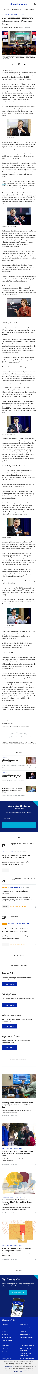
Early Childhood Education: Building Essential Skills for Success (17, 856)
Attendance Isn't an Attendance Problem (15, 892)
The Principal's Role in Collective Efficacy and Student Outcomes (15, 930)
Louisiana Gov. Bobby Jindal (23, 265)
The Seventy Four (27, 84)
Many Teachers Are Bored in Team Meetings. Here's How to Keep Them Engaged (17, 1202)
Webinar (26, 887)
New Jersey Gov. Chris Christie (12, 142)
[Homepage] (19, 3)
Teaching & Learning (28, 9)
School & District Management (14, 14)
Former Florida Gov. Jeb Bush (11, 181)
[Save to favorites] (19, 64)
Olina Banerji (5, 1115)
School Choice (22, 733)
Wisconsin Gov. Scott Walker (11, 344)
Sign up (19, 825)
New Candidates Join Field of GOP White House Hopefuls (11, 776)
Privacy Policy (8, 1366)
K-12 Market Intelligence (27, 1358)
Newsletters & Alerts (7, 1352)
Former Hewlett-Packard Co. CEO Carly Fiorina (17, 401)
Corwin (24, 906)
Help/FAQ (23, 1331)
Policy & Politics (17, 9)
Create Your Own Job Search (18, 1059)
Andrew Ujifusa (16, 765)
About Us (5, 1324)
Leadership (7, 9)
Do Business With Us (27, 1345)
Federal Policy (14, 736)
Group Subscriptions (8, 1355)
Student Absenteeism (15, 887)
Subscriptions (6, 1348)
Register (5, 906)
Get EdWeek (5, 1345)
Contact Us (24, 1324)
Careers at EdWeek (7, 1340)
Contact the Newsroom (26, 1337)
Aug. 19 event (10, 84)
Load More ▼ (19, 1270)
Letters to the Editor (25, 1328)
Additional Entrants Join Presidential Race (10, 761)
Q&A (25, 1197)
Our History (5, 1331)
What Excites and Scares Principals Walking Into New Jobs (16, 1249)
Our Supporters (6, 1337)
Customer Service (25, 1334)
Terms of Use (26, 1370)
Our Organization (7, 1328)
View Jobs (9, 984)
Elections (13, 733)
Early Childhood (7, 851)
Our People (5, 1334)
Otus (23, 944)
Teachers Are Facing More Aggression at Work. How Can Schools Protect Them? (17, 1153)
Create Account (18, 1292)
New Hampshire (25, 736)
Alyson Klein (5, 780)
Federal (4, 757)
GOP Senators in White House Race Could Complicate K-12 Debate (12, 790)
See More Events (19, 955)
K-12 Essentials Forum (21, 851)
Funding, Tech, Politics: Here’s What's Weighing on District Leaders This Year (17, 1105)
